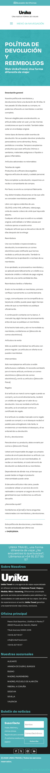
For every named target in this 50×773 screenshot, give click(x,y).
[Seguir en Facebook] (16, 751)
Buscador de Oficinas (26, 3)
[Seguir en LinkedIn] (34, 751)
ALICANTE (12, 661)
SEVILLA (11, 696)
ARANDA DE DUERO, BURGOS (21, 666)
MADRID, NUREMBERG (18, 676)
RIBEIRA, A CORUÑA (17, 686)
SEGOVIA (12, 691)
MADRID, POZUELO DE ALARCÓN (23, 681)
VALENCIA (12, 701)
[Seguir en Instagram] (27, 751)
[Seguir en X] (21, 751)
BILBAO (11, 671)
